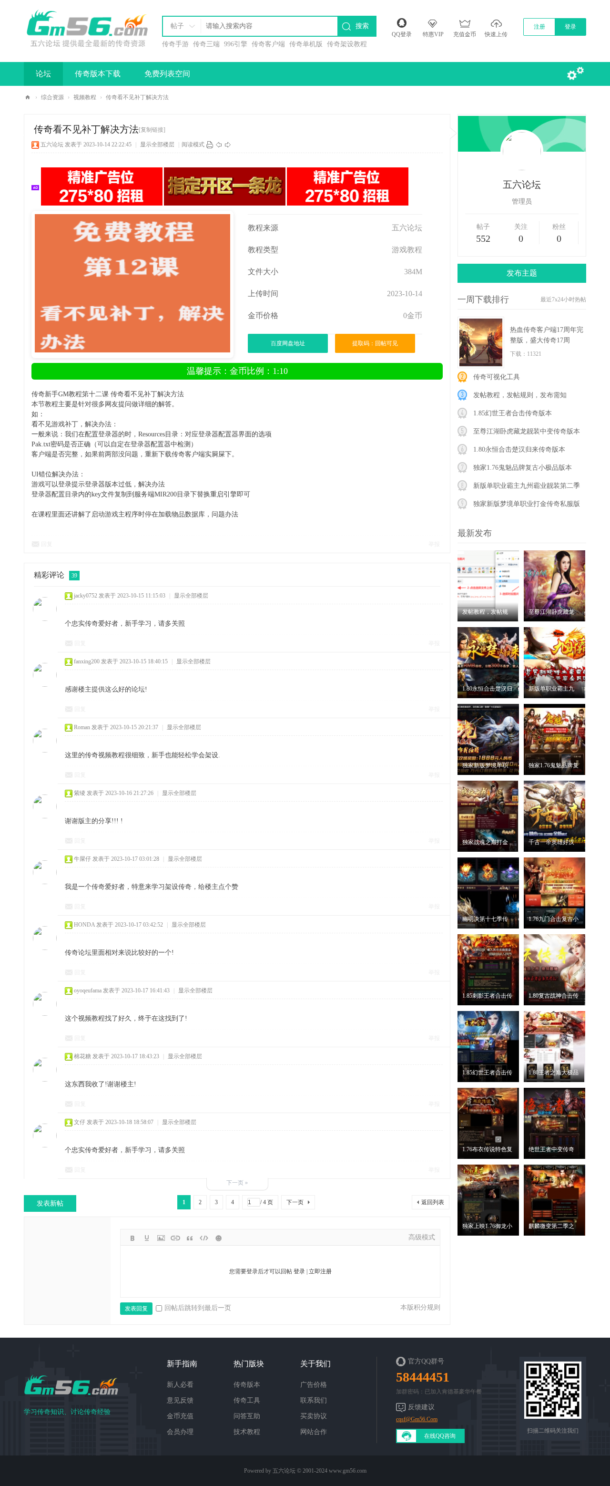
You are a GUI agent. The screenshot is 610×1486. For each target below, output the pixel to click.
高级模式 (421, 1237)
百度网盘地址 (288, 343)
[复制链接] (152, 129)
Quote (189, 1238)
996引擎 (235, 44)
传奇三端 (206, 44)
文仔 (79, 1122)
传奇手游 (175, 44)
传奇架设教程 (347, 44)
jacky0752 (85, 595)
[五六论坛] (86, 26)
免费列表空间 (167, 74)
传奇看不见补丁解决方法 (137, 97)
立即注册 (320, 1271)
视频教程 (84, 97)
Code (204, 1238)
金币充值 (180, 1416)
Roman (82, 727)
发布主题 (522, 273)
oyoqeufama (88, 990)
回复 (46, 544)
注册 (539, 26)
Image (161, 1238)
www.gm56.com (347, 1470)
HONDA (84, 924)
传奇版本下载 (98, 74)
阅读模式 (193, 144)
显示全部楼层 (157, 144)
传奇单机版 (306, 44)
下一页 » (237, 1182)
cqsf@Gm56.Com (416, 1419)
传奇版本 (247, 1384)
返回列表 (432, 1202)
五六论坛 (27, 97)
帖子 (177, 26)
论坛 (43, 74)
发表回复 (136, 1308)
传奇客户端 (268, 44)
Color (147, 1238)
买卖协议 (313, 1416)
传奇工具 (247, 1400)
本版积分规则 (420, 1307)
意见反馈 (180, 1400)
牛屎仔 (82, 859)
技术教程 (247, 1431)
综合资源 (52, 97)
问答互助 (247, 1416)
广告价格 (313, 1384)
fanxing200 (87, 661)
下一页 (295, 1202)
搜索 (362, 26)
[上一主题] (219, 144)
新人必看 (180, 1384)
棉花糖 (82, 1056)
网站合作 (313, 1431)
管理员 (522, 201)
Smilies (218, 1238)
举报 (434, 544)
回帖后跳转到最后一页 (197, 1307)
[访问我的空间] (521, 146)
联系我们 (313, 1400)
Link (175, 1238)
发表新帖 (50, 1203)
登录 (570, 26)
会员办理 (180, 1431)
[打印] (210, 144)
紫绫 (79, 793)
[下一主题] (228, 144)
